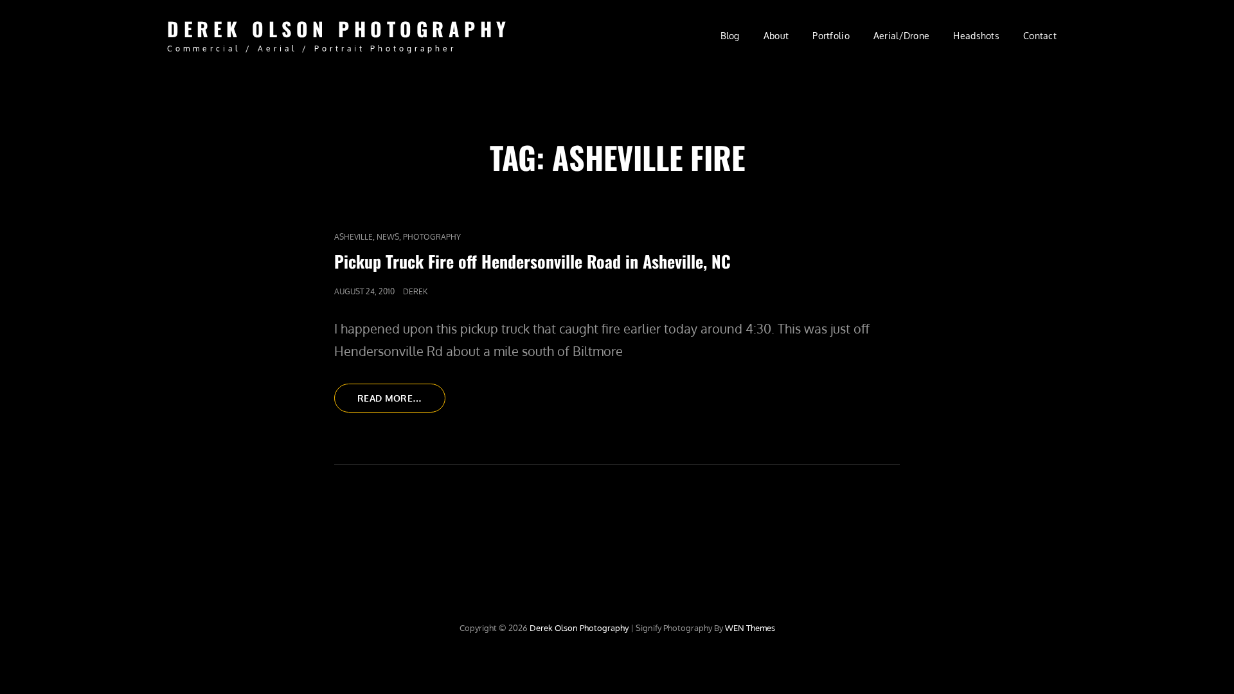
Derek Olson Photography (339, 28)
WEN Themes (750, 628)
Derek (415, 291)
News (388, 237)
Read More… (401, 402)
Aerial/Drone (901, 35)
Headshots (976, 35)
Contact (1040, 35)
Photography (432, 237)
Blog (730, 35)
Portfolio (831, 35)
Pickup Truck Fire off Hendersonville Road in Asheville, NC (532, 261)
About (776, 35)
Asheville (353, 237)
